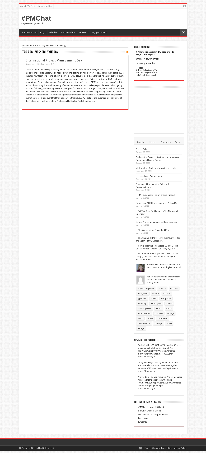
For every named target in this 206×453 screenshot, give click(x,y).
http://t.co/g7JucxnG (162, 383)
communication (144, 323)
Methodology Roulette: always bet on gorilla (156, 168)
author (169, 309)
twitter (140, 319)
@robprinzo (152, 72)
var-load (155, 294)
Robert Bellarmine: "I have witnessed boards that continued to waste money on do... (164, 280)
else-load (166, 294)
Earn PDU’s (84, 32)
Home (37, 45)
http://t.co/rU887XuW (158, 365)
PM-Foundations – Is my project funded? (157, 195)
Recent (153, 142)
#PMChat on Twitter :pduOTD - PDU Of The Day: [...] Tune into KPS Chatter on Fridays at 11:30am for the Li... (157, 256)
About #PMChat (27, 6)
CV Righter (142, 362)
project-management (146, 289)
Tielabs (183, 448)
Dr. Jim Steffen (144, 345)
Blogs (43, 32)
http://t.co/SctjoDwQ (147, 351)
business (174, 289)
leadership (142, 304)
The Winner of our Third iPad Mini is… (155, 230)
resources (159, 314)
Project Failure (142, 149)
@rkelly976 (152, 70)
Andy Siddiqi (144, 377)
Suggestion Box (44, 6)
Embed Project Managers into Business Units (156, 222)
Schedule (53, 32)
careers (150, 319)
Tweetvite (142, 422)
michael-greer (156, 304)
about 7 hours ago (146, 388)
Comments (166, 142)
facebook (162, 289)
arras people (166, 299)
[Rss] (184, 6)
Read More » (89, 101)
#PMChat (36, 18)
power (169, 323)
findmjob (159, 385)
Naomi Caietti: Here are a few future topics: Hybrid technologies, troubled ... (164, 267)
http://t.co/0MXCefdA (163, 354)
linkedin (169, 304)
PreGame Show (68, 32)
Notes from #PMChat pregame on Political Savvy (158, 203)
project (154, 299)
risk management (144, 309)
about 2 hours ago (146, 356)
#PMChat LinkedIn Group (149, 411)
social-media (163, 319)
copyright (158, 323)
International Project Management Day (54, 60)
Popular (141, 142)
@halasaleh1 (152, 75)
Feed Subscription (127, 52)
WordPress (161, 448)
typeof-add (142, 299)
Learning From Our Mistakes (149, 176)
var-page (170, 314)
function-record (144, 314)
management (143, 294)
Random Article (183, 32)
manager (141, 328)
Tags (177, 142)
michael (159, 309)
